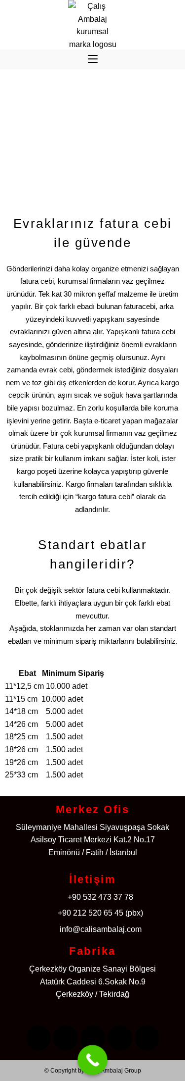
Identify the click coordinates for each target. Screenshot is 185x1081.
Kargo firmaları (89, 484)
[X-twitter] (92, 1038)
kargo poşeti (36, 471)
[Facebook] (38, 1038)
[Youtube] (120, 1038)
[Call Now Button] (92, 1060)
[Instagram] (65, 1038)
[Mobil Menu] (93, 59)
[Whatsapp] (147, 1038)
